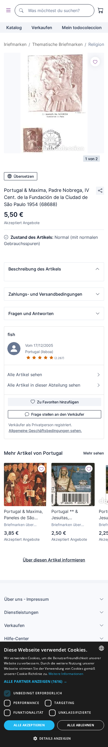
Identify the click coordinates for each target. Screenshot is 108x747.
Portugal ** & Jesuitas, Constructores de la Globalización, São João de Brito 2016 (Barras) (71, 515)
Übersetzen (24, 176)
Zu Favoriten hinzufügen (58, 402)
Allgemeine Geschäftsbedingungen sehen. (45, 430)
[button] (54, 269)
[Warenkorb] (101, 10)
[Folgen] (95, 61)
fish (11, 334)
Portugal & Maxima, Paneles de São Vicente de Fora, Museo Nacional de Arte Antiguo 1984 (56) (23, 515)
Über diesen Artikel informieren (54, 559)
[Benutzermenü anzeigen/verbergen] (7, 10)
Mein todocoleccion (82, 27)
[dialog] (54, 694)
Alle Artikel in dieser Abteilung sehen (43, 385)
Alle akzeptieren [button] (29, 725)
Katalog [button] (14, 27)
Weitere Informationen (65, 674)
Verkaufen (41, 27)
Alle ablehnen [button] (80, 725)
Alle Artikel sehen (24, 374)
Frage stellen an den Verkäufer (57, 414)
